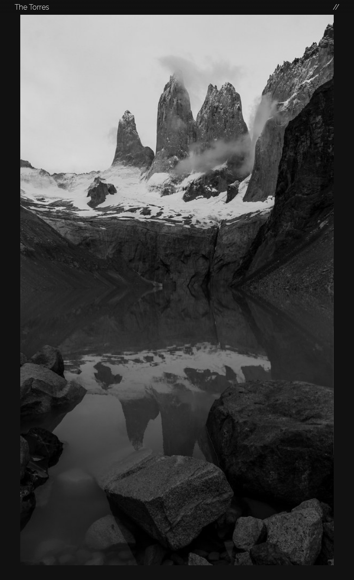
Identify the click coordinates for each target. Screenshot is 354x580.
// (336, 7)
